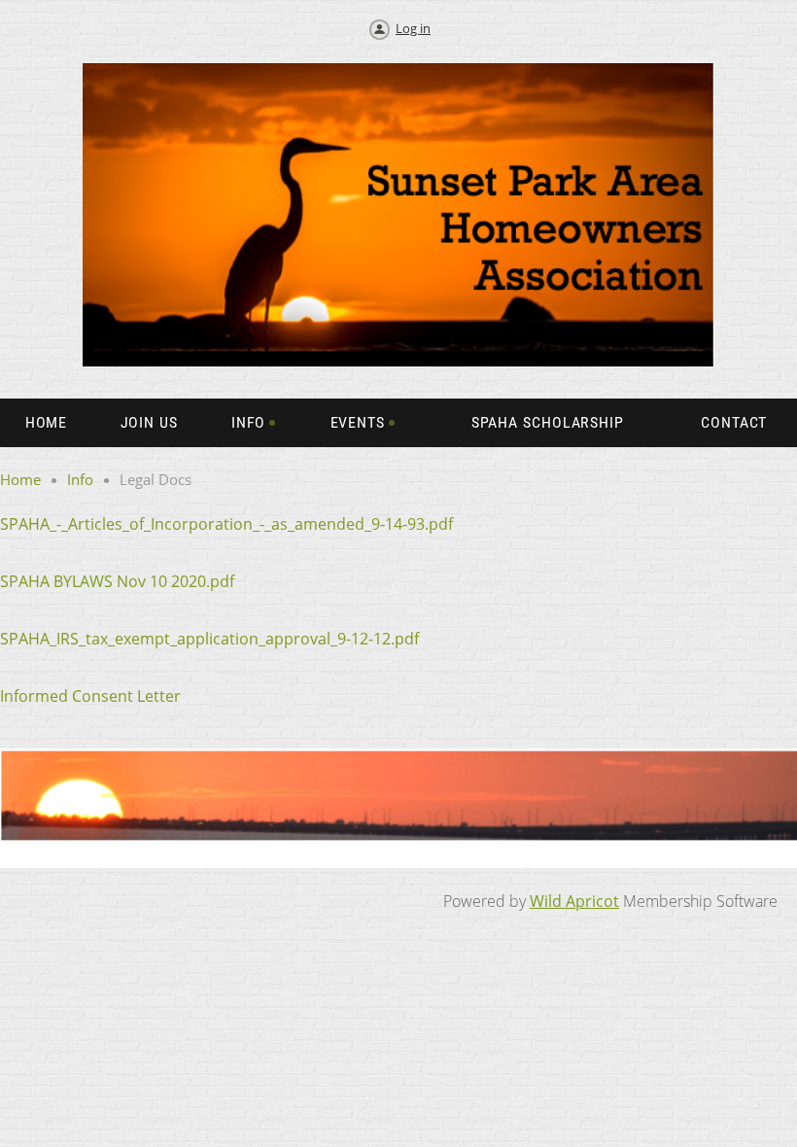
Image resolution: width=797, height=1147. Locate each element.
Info (80, 479)
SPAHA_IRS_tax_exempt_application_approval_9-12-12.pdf (209, 638)
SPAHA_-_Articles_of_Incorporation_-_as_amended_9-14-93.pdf (226, 524)
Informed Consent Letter (92, 696)
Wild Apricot (574, 901)
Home (20, 479)
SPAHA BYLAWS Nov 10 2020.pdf (117, 581)
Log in (413, 28)
